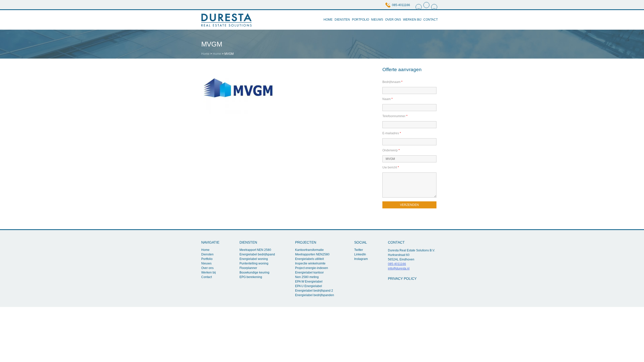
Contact (430, 19)
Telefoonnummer (395, 116)
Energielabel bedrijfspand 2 (314, 290)
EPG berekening (250, 277)
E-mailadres (391, 133)
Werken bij (412, 19)
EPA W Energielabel (309, 281)
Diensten (342, 19)
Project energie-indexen (311, 268)
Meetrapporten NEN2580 (312, 254)
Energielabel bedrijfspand (257, 254)
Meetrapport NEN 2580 (255, 250)
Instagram (361, 259)
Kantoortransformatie (309, 250)
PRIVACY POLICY (402, 279)
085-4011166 (401, 5)
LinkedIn (360, 254)
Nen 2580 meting (307, 277)
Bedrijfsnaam (392, 82)
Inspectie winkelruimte (310, 263)
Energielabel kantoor (309, 272)
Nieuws (377, 19)
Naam (387, 99)
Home (328, 19)
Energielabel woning (253, 259)
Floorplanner (248, 268)
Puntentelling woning (253, 263)
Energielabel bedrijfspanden (314, 295)
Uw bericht (390, 167)
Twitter (358, 250)
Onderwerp (391, 150)
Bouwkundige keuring (254, 272)
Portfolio (360, 19)
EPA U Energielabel (308, 286)
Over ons (393, 19)
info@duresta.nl (399, 268)
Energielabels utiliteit (309, 259)
